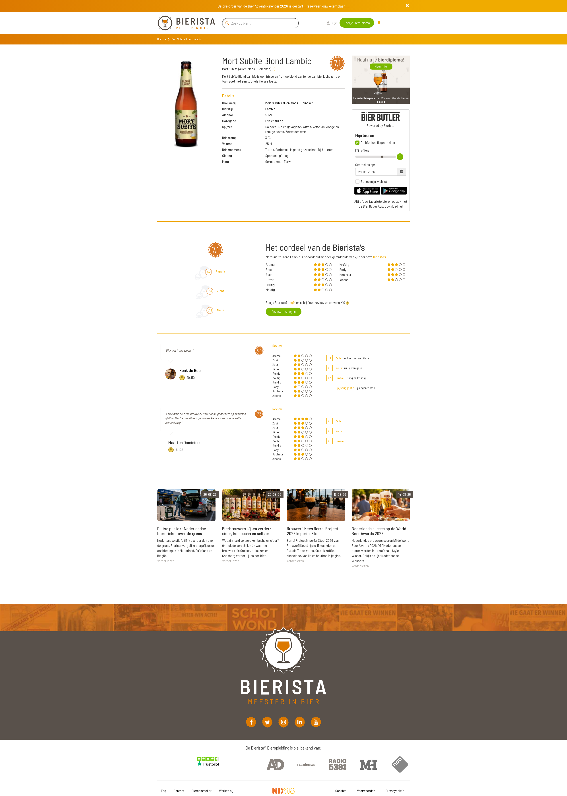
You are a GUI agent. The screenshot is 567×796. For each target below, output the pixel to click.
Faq (163, 790)
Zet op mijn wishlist (374, 181)
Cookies (340, 790)
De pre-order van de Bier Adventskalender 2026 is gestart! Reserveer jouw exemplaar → (283, 6)
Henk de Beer (190, 370)
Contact (179, 790)
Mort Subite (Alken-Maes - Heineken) (289, 103)
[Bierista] (183, 23)
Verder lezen (165, 561)
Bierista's (379, 257)
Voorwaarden (366, 790)
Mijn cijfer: (362, 150)
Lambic (270, 109)
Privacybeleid (395, 790)
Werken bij (226, 790)
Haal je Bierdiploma (357, 23)
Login (333, 23)
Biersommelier (202, 790)
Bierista (161, 39)
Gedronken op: (365, 165)
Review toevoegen (284, 311)
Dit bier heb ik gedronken (378, 143)
